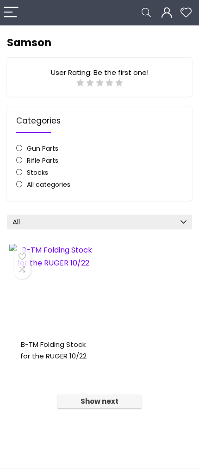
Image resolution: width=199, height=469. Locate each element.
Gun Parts (42, 148)
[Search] (146, 12)
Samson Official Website (59, 367)
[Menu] (11, 12)
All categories (48, 184)
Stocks (37, 172)
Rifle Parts (42, 160)
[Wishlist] (186, 13)
